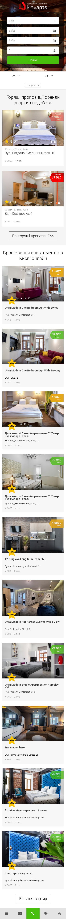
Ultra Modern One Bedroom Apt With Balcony (32, 370)
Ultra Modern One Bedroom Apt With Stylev (31, 307)
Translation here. (15, 747)
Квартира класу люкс (18, 873)
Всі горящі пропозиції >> (33, 235)
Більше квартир (33, 898)
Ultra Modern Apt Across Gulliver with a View (32, 621)
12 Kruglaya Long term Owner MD (25, 559)
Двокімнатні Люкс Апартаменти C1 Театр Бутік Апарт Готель (32, 497)
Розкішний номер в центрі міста (26, 810)
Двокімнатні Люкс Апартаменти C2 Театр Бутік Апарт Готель (32, 434)
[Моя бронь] (46, 913)
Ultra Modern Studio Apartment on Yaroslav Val (32, 686)
